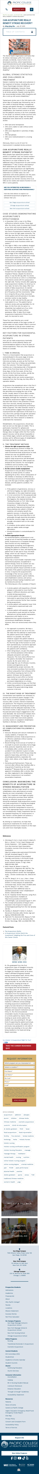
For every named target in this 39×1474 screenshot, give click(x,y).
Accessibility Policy (12, 1424)
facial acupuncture (10, 1132)
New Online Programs (19, 1453)
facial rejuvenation (25, 1132)
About (7, 1299)
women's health (9, 1182)
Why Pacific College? (12, 1302)
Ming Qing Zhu (10, 26)
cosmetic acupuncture (26, 1122)
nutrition (26, 1157)
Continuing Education (15, 1368)
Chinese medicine (10, 1122)
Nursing (10, 1341)
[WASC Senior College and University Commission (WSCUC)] (11, 1465)
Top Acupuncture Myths (13, 931)
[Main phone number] (7, 9)
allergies (26, 1115)
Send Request (19, 1100)
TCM (32, 1175)
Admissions (19, 1231)
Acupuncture (18, 15)
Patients (8, 1402)
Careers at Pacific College (14, 1408)
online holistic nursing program (14, 1161)
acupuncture (8, 1115)
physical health (9, 1171)
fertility (6, 1136)
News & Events (10, 1405)
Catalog (10, 1380)
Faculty (7, 1305)
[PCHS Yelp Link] (27, 1459)
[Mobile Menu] (31, 9)
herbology (7, 1139)
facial (27, 1129)
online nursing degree (11, 1164)
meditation (21, 1154)
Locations (8, 1308)
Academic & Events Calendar (15, 1360)
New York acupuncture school (19, 208)
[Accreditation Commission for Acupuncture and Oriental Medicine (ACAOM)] (31, 1465)
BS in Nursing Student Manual (18, 1383)
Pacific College (8, 15)
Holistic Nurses (25, 1139)
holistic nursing (9, 1143)
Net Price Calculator (12, 1317)
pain (5, 1168)
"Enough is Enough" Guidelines (18, 1392)
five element (15, 1136)
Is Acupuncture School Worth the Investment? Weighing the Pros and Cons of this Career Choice (20, 935)
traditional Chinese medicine (13, 1178)
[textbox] (19, 1071)
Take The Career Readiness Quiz (18, 1047)
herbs (15, 1139)
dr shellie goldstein (10, 1129)
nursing (18, 1157)
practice (19, 1171)
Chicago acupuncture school (19, 205)
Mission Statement (11, 1311)
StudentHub (9, 1357)
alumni (6, 1118)
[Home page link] (19, 3)
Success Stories (11, 1314)
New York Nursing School (16, 1333)
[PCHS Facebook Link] (12, 1459)
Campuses (19, 1225)
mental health (8, 1157)
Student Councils (11, 1363)
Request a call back (19, 1203)
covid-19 (7, 1125)
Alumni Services (13, 1371)
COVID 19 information (19, 1125)
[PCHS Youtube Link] (19, 1459)
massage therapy (10, 1154)
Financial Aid (19, 1236)
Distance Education (14, 1389)
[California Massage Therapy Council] (19, 1469)
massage (27, 1150)
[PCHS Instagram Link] (15, 1459)
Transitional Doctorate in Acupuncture (21, 1344)
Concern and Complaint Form (15, 1421)
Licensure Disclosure (15, 1386)
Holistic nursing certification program (16, 1146)
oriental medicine (27, 1164)
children (14, 1118)
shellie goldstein (9, 1175)
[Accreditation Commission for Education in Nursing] (23, 1465)
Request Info (19, 1438)
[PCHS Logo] (19, 1445)
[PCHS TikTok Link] (24, 1459)
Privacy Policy (10, 1418)
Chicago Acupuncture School (17, 1336)
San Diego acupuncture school (20, 202)
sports (20, 1175)
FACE (21, 1129)
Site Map (8, 1416)
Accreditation (12, 1377)
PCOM (11, 1168)
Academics (9, 1293)
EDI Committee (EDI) (12, 1354)
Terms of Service (11, 1427)
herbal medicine (28, 1136)
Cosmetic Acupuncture (15, 1347)
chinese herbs (24, 1118)
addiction (18, 1115)
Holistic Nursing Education (13, 1150)
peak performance (22, 1168)
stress (27, 1175)
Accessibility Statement (16, 1395)
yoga (19, 1182)
